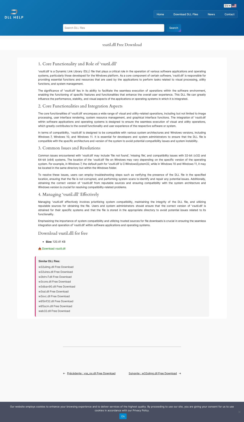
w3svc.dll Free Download (54, 296)
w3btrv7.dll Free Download (55, 276)
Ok (123, 416)
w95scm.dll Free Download (55, 306)
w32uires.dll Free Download (56, 271)
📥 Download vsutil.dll (51, 248)
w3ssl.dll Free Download (54, 291)
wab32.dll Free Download (54, 310)
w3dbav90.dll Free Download (57, 286)
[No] (239, 412)
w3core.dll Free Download (55, 281)
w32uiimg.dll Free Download (56, 266)
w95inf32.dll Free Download (56, 301)
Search (173, 27)
